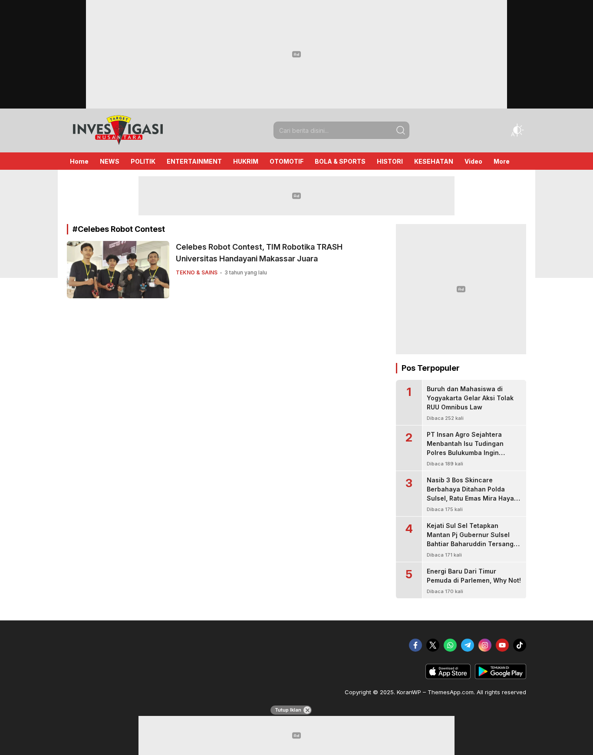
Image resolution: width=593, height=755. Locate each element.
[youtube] (502, 645)
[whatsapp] (450, 645)
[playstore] (500, 676)
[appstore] (448, 676)
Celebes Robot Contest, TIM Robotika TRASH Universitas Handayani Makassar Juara (259, 252)
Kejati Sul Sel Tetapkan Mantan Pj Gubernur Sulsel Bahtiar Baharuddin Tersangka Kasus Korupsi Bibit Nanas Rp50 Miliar (474, 544)
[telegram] (467, 645)
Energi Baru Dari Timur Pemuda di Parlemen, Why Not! (474, 575)
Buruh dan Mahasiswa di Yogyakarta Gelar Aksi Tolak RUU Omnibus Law (470, 398)
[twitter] (432, 645)
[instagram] (484, 645)
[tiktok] (519, 645)
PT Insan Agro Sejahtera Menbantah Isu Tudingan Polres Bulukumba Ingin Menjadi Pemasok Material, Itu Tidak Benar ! (473, 453)
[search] (400, 130)
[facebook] (415, 645)
